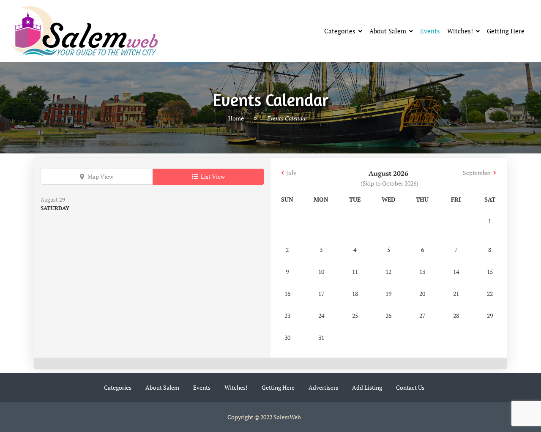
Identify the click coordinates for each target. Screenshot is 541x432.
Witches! (460, 31)
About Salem (387, 31)
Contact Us (410, 387)
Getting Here (506, 31)
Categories (339, 31)
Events (430, 31)
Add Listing (367, 387)
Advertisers (323, 387)
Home (236, 118)
